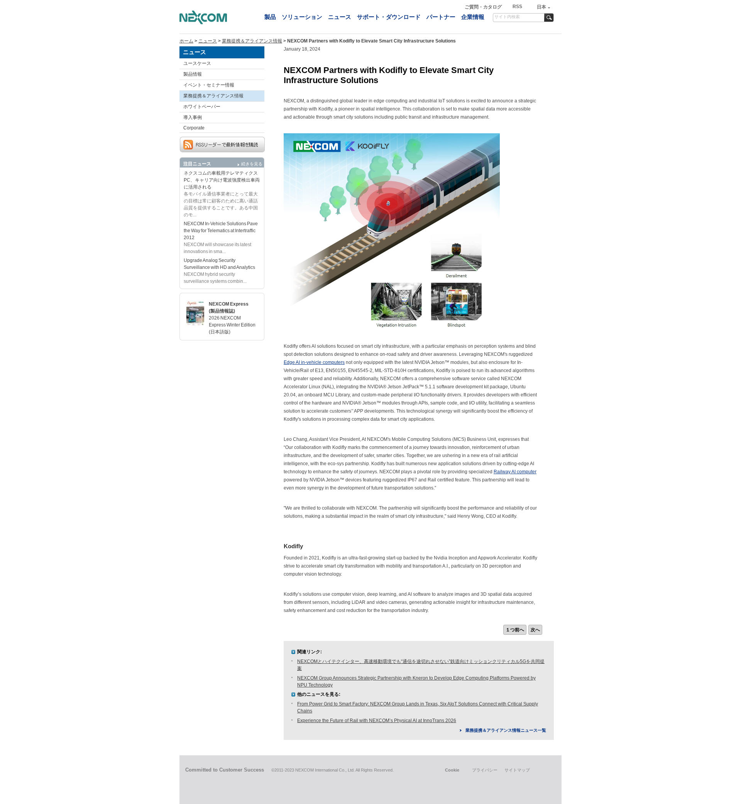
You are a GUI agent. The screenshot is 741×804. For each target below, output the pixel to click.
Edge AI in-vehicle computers (314, 362)
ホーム (186, 41)
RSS (517, 6)
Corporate (194, 128)
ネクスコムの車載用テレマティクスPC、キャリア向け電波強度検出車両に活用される (222, 180)
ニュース (339, 17)
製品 (270, 17)
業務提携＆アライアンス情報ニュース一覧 (505, 730)
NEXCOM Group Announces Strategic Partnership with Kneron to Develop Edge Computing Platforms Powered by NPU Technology (416, 681)
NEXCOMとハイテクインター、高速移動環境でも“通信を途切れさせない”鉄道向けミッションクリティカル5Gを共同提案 (421, 665)
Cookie (452, 770)
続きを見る (251, 163)
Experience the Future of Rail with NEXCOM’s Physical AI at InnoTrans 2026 (376, 720)
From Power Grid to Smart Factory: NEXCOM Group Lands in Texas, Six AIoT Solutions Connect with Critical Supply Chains (417, 707)
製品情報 (192, 74)
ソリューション (302, 17)
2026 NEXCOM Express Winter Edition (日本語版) (232, 325)
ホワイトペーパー (201, 106)
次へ (535, 629)
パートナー (440, 17)
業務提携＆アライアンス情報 (252, 41)
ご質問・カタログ (484, 7)
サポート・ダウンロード (389, 17)
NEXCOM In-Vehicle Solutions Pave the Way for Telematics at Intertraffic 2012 (221, 230)
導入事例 (192, 117)
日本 (541, 7)
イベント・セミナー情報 (208, 85)
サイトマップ (517, 770)
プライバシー (484, 770)
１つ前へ (515, 629)
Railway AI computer (515, 471)
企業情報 (472, 17)
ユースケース (197, 63)
